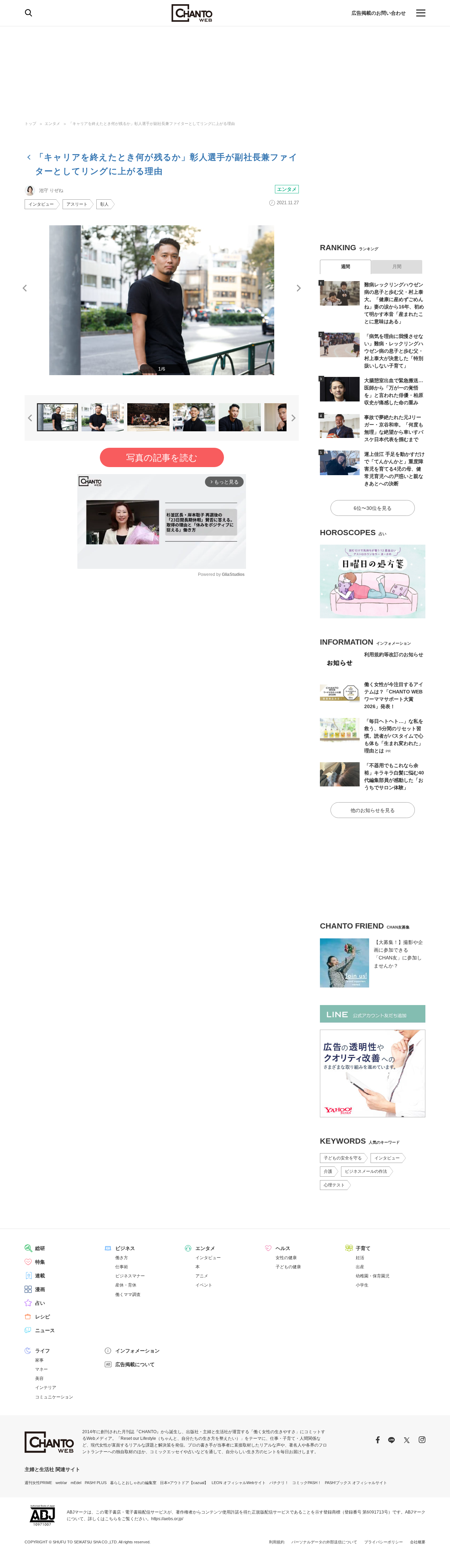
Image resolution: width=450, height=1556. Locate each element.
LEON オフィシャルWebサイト (239, 1483)
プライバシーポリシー (383, 1542)
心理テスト (334, 1185)
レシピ (42, 1316)
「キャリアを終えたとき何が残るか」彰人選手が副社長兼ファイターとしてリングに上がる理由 (152, 123)
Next (298, 288)
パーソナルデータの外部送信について (324, 1542)
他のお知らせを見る (373, 810)
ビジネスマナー (130, 1276)
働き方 (121, 1257)
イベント (203, 1285)
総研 (40, 1248)
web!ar (61, 1483)
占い (40, 1303)
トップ (30, 123)
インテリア (45, 1387)
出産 (360, 1266)
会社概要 (417, 1542)
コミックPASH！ (306, 1483)
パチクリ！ (279, 1483)
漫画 (40, 1289)
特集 (40, 1262)
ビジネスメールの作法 (366, 1171)
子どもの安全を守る (343, 1158)
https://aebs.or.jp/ (167, 1518)
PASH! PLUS (96, 1483)
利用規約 (276, 1542)
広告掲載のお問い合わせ (379, 13)
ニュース (45, 1330)
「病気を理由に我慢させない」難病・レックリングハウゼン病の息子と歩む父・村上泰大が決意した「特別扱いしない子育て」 (393, 350)
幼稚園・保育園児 (373, 1276)
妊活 (360, 1257)
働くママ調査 (128, 1294)
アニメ (201, 1276)
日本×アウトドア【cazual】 (184, 1483)
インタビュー (41, 204)
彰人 (104, 204)
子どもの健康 (288, 1266)
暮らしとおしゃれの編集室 (133, 1483)
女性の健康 (286, 1257)
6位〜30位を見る (373, 508)
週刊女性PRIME (38, 1483)
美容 (39, 1378)
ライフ (42, 1351)
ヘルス (283, 1248)
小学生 (362, 1285)
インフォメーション (137, 1351)
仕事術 (121, 1266)
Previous (24, 288)
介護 (328, 1171)
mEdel (76, 1483)
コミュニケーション (54, 1397)
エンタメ (52, 123)
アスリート (77, 204)
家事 (39, 1360)
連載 (40, 1275)
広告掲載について (135, 1364)
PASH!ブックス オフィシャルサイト (356, 1483)
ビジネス (125, 1248)
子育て (363, 1248)
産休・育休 (125, 1285)
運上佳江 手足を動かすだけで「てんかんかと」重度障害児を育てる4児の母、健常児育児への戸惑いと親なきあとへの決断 (394, 468)
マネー (41, 1369)
